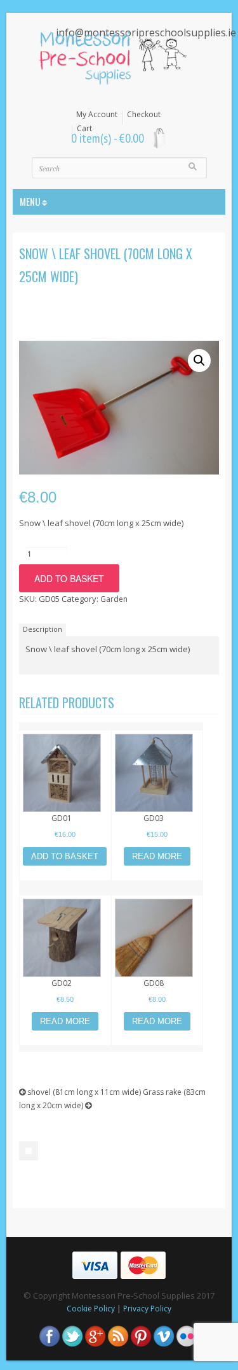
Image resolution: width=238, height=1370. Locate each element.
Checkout (144, 114)
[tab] (44, 629)
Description (42, 629)
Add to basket (69, 578)
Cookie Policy (91, 1308)
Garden (114, 599)
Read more (157, 856)
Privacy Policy (147, 1308)
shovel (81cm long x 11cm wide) (83, 1092)
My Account (96, 114)
